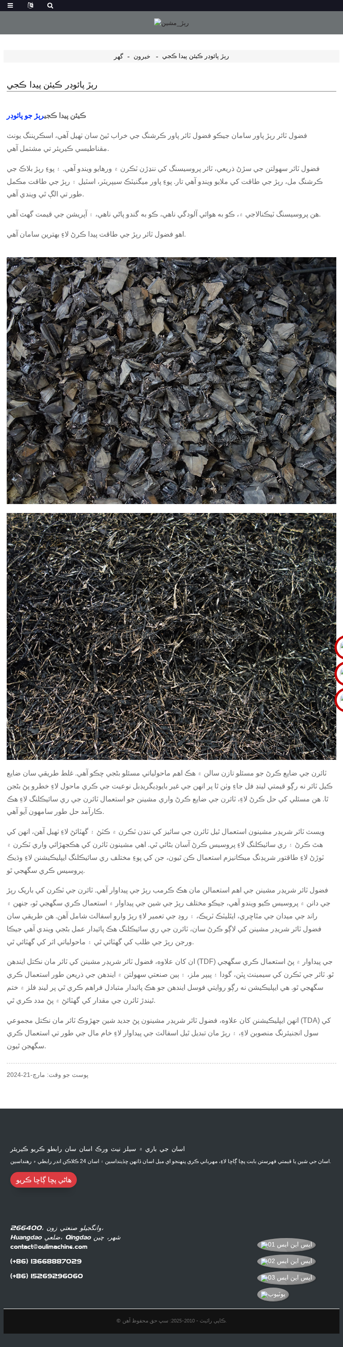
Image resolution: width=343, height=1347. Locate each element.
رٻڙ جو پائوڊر (25, 115)
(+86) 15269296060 (46, 1276)
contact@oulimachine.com (49, 1246)
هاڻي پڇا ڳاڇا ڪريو (43, 1180)
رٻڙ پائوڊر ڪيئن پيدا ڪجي (195, 56)
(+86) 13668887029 (46, 1261)
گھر (118, 57)
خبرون (142, 57)
